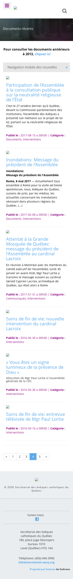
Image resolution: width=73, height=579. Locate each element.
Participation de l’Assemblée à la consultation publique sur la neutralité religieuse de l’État (35, 92)
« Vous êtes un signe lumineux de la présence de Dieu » (34, 367)
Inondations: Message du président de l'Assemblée (32, 161)
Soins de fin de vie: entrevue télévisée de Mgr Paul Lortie (35, 416)
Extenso (50, 569)
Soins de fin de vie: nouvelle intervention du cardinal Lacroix (35, 323)
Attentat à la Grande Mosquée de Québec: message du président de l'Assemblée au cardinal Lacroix (32, 249)
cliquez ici (42, 54)
